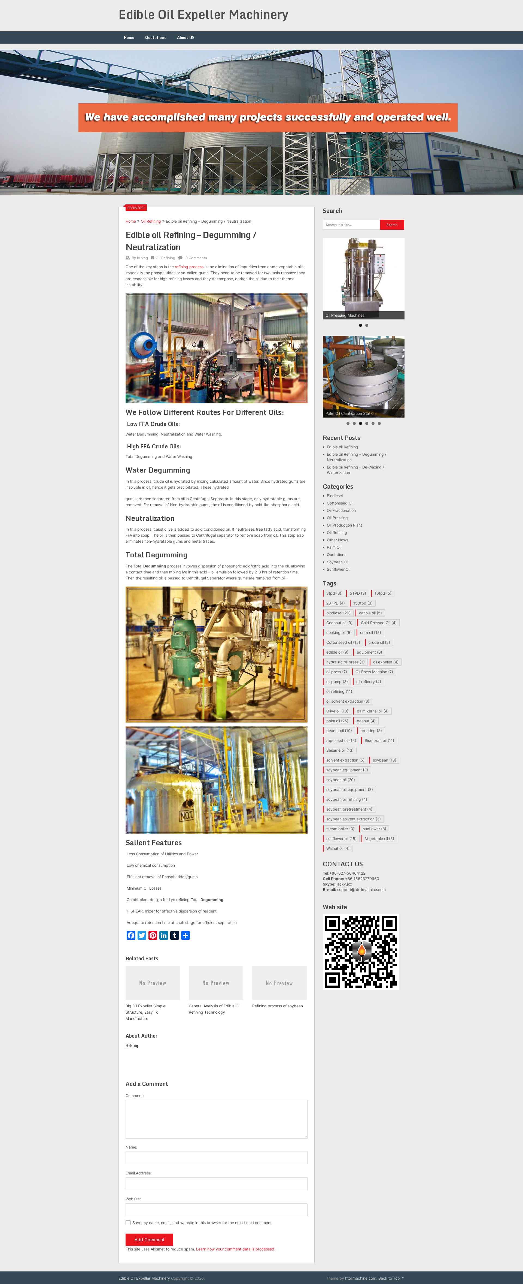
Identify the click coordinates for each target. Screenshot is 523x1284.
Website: (133, 1199)
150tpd (363, 603)
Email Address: (139, 1173)
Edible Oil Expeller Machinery (203, 14)
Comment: (135, 1095)
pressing (371, 730)
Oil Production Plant (344, 525)
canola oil (370, 613)
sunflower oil (341, 838)
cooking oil (339, 632)
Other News (337, 539)
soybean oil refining (346, 799)
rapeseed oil (341, 740)
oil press (336, 671)
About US (185, 37)
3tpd (333, 593)
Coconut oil (339, 622)
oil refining (339, 691)
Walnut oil (337, 848)
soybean (384, 760)
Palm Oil (334, 547)
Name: (131, 1147)
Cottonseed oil (343, 642)
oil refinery (368, 681)
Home (129, 37)
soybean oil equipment (349, 789)
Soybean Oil (337, 562)
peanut (366, 720)
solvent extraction (345, 760)
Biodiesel (335, 495)
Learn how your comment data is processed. (235, 1249)
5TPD (358, 593)
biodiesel (338, 613)
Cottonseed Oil (340, 503)
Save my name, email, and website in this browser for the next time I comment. (202, 1222)
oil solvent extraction (347, 701)
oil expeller (386, 662)
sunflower (374, 828)
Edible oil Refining (342, 447)
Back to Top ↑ (391, 1278)
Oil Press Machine (374, 671)
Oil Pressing (337, 517)
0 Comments (196, 258)
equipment (369, 652)
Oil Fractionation (341, 510)
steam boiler (340, 828)
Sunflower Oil (338, 569)
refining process (189, 266)
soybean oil (340, 779)
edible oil (337, 652)
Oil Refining (151, 221)
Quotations (155, 37)
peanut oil (339, 730)
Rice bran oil (379, 740)
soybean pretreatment (349, 809)
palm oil (337, 720)
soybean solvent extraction (353, 819)
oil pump (337, 681)
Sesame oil (340, 750)
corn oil (370, 632)
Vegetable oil (379, 838)
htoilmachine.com (360, 1278)
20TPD (335, 603)
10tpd (383, 593)
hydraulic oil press (345, 662)
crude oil (379, 642)
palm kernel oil (373, 711)
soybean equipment (347, 770)
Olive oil (337, 711)
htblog (142, 258)
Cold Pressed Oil (379, 622)
